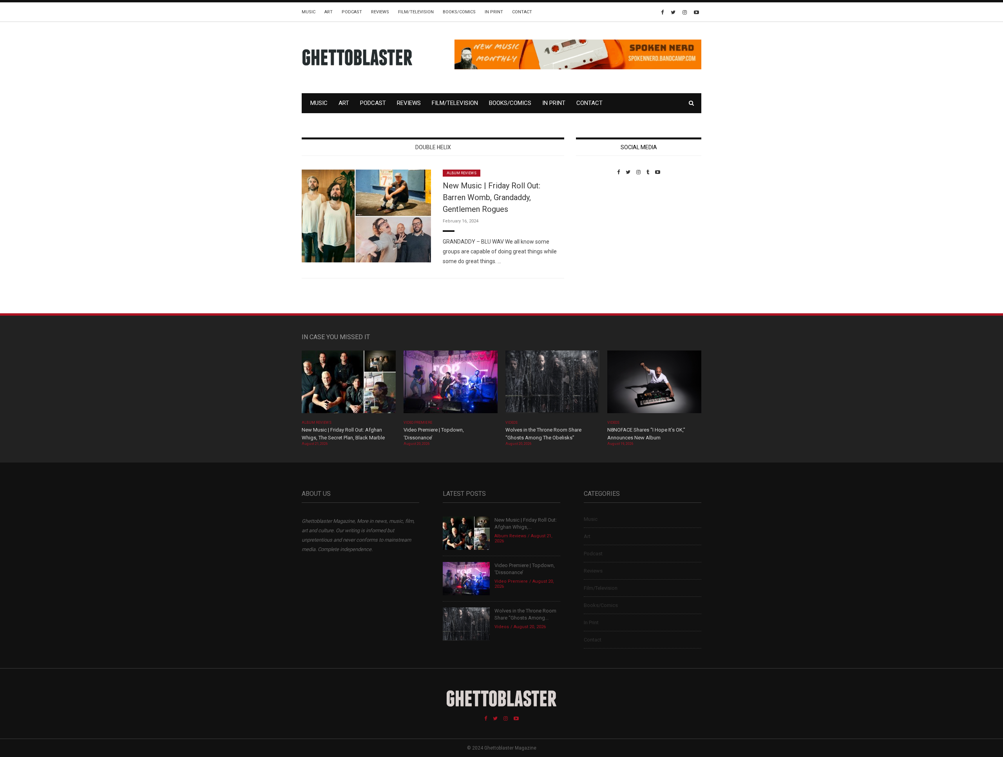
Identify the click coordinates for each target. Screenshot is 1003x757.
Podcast (352, 11)
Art (328, 11)
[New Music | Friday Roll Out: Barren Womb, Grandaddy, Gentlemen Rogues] (366, 216)
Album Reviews (461, 173)
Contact (522, 11)
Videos (511, 423)
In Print (494, 11)
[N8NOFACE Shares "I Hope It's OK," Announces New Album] (654, 384)
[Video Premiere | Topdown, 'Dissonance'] (451, 384)
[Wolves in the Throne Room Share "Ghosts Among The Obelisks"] (552, 384)
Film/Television (416, 11)
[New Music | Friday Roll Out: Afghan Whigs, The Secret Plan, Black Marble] (349, 384)
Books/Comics (459, 11)
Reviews (380, 11)
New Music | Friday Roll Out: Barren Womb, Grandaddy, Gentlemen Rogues (491, 197)
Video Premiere (418, 423)
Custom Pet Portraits (599, 229)
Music (308, 11)
